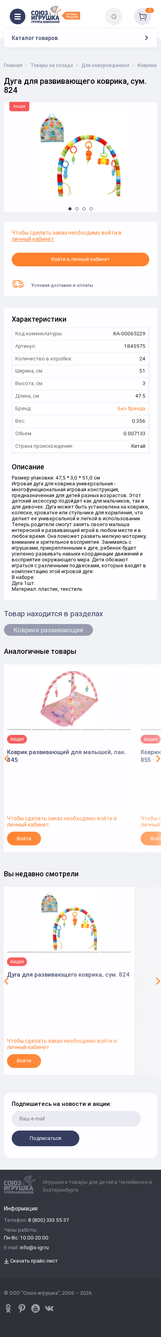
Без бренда (131, 409)
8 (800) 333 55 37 (48, 1220)
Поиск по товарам (127, 11)
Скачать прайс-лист (33, 1261)
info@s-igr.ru (34, 1248)
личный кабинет (33, 239)
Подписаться (45, 1138)
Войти (24, 838)
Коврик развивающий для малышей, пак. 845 (66, 755)
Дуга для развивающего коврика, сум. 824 (68, 974)
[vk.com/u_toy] (49, 1308)
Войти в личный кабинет (80, 259)
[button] (70, 208)
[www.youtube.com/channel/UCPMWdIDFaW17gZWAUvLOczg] (35, 1308)
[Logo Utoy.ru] (55, 14)
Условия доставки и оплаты (62, 285)
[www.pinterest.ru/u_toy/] (8, 1308)
